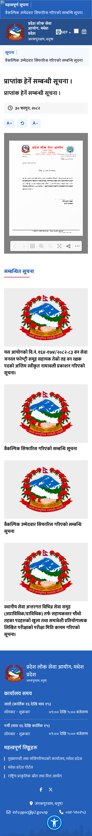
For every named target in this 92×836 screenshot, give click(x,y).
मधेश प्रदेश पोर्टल (20, 767)
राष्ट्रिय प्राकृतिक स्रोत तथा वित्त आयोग (35, 776)
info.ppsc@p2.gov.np (30, 812)
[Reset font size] (22, 123)
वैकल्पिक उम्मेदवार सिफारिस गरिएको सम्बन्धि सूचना (44, 12)
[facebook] (41, 789)
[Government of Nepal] (15, 32)
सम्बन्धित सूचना (19, 271)
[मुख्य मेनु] (84, 32)
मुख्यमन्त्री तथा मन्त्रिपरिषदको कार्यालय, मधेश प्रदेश (45, 758)
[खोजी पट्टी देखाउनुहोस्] (76, 31)
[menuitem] (46, 712)
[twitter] (51, 789)
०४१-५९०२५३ (75, 812)
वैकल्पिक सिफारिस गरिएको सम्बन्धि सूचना (40, 449)
